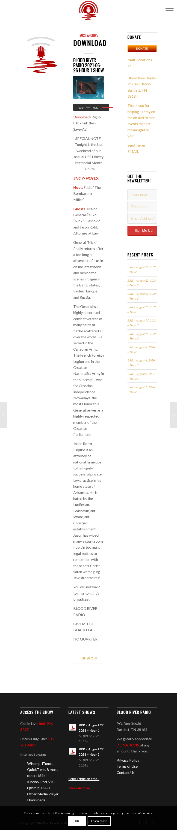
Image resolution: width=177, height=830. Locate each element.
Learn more (99, 821)
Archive (92, 35)
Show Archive (79, 788)
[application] (91, 107)
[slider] (105, 107)
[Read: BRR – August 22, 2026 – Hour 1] (72, 727)
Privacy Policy (128, 760)
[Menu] (167, 10)
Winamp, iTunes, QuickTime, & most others (42, 769)
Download (90, 43)
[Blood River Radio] (88, 10)
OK (77, 821)
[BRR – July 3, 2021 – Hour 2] (173, 415)
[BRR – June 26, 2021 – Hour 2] (3, 415)
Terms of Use (127, 766)
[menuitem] (167, 10)
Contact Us (126, 772)
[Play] (77, 107)
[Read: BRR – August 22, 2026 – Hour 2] (72, 751)
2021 (83, 35)
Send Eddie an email (83, 778)
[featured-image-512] (41, 54)
